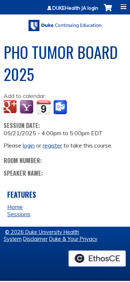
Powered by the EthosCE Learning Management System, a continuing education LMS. (97, 258)
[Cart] (108, 11)
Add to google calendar (11, 107)
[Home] (65, 22)
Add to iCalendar (43, 107)
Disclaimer (35, 239)
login (29, 145)
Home (15, 206)
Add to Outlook (60, 107)
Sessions (18, 214)
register (52, 145)
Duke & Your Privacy (73, 239)
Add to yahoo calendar (27, 107)
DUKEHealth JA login (75, 8)
